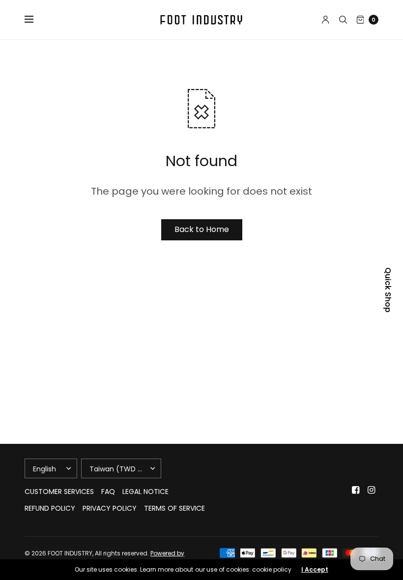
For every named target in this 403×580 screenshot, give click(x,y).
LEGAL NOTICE (145, 491)
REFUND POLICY (50, 508)
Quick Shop (388, 290)
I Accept (314, 570)
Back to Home (201, 229)
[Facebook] (355, 490)
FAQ (108, 491)
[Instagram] (371, 490)
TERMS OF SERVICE (174, 508)
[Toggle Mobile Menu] (35, 19)
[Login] (325, 19)
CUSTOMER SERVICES (59, 491)
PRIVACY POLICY (110, 508)
